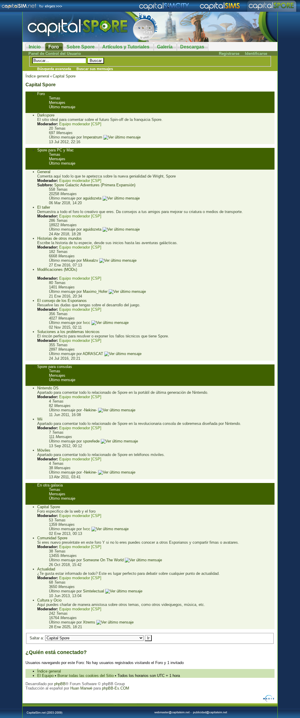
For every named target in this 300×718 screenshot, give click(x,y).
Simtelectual (93, 591)
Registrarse (229, 53)
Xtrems (89, 622)
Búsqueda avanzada (54, 69)
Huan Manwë (81, 688)
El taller (43, 207)
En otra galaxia (50, 485)
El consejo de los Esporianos (62, 300)
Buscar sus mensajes (94, 69)
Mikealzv (90, 260)
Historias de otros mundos (59, 238)
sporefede (91, 441)
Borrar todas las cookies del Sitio (85, 675)
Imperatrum (92, 137)
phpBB (60, 684)
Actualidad (46, 569)
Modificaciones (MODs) (57, 269)
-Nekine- (90, 410)
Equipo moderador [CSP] (80, 124)
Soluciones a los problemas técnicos (68, 332)
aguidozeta (92, 198)
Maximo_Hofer (95, 291)
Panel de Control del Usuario (54, 53)
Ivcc (86, 322)
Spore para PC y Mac (55, 150)
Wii (39, 419)
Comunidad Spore (52, 538)
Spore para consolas (54, 366)
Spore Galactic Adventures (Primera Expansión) (94, 185)
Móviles (43, 450)
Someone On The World (103, 560)
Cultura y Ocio (49, 600)
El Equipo (45, 675)
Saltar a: (37, 638)
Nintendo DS (48, 388)
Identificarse (256, 53)
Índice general (37, 76)
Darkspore (45, 115)
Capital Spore (64, 76)
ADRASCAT (93, 354)
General (43, 172)
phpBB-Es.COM (115, 688)
